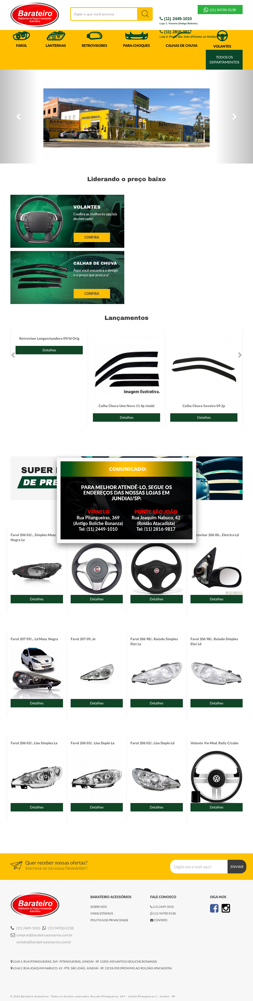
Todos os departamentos (224, 59)
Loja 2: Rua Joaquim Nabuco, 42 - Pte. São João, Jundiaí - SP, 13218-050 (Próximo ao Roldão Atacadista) (92, 968)
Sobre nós (98, 907)
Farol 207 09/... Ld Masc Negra (34, 639)
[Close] (196, 457)
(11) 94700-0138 (222, 10)
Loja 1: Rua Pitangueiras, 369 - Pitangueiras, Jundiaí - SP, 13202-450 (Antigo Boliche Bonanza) (84, 961)
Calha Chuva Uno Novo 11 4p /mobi (126, 406)
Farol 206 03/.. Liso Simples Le (34, 743)
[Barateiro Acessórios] (21, 15)
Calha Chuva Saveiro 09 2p (204, 406)
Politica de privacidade (109, 920)
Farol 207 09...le (83, 639)
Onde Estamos (101, 913)
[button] (19, 117)
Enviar (237, 866)
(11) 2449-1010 (178, 20)
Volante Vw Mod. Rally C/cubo (214, 743)
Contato (160, 920)
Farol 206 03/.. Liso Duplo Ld (152, 743)
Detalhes (49, 350)
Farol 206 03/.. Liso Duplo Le (93, 743)
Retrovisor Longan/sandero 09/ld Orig (49, 338)
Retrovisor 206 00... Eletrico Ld (214, 535)
